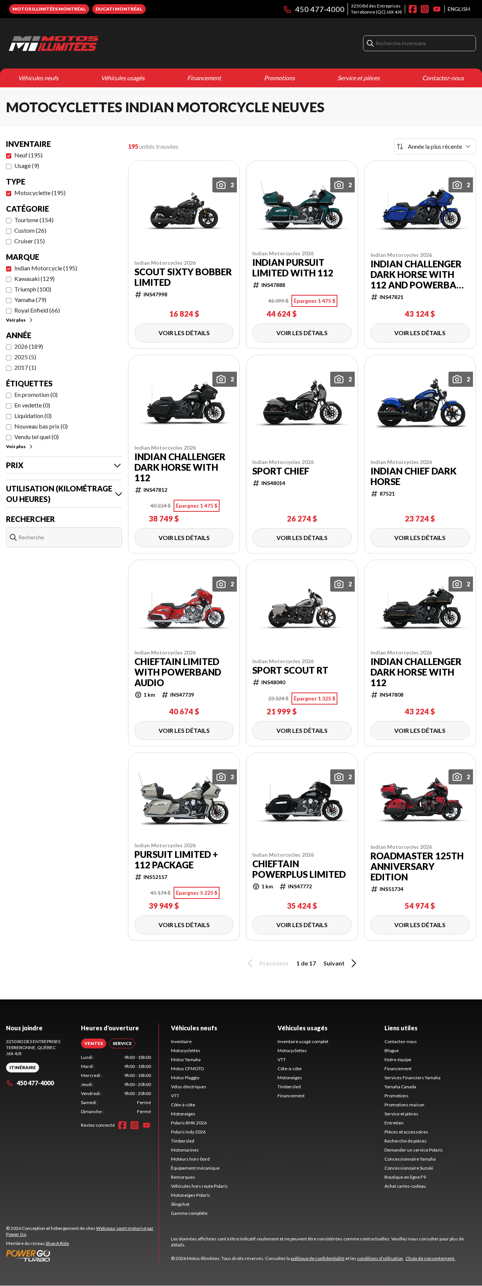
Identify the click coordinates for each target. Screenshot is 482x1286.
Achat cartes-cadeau (405, 1186)
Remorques (183, 1177)
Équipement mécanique (195, 1168)
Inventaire (181, 1041)
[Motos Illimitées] (100, 43)
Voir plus (16, 320)
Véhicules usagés (123, 77)
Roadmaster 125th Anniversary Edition (417, 866)
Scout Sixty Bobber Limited (183, 277)
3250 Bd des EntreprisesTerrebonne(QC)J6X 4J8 (376, 9)
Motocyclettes (185, 1050)
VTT (175, 1095)
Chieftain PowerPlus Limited (299, 869)
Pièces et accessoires (406, 1132)
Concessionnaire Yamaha (410, 1159)
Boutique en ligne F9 (405, 1177)
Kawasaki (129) (34, 278)
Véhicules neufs (38, 77)
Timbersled (182, 1141)
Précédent (274, 963)
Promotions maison (404, 1105)
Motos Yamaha (186, 1059)
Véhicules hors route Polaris (199, 1186)
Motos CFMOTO (187, 1068)
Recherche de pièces (405, 1141)
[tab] (93, 1043)
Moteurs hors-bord (190, 1159)
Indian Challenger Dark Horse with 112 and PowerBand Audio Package (420, 274)
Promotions (279, 77)
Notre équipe (397, 1059)
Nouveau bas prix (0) (41, 426)
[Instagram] (424, 9)
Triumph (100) (32, 289)
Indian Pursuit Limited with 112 (292, 267)
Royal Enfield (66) (37, 310)
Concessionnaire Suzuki (408, 1168)
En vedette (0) (32, 405)
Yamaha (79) (30, 299)
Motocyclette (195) (40, 192)
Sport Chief (280, 471)
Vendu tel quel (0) (36, 436)
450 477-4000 (320, 9)
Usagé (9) (26, 165)
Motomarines (185, 1150)
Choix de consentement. (430, 1258)
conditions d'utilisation (380, 1258)
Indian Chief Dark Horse (413, 476)
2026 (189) (28, 346)
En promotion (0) (36, 394)
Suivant (334, 963)
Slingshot (180, 1204)
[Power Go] (82, 1255)
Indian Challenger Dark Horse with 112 (180, 467)
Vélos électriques (188, 1086)
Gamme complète (189, 1213)
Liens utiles (401, 1027)
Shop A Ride (57, 1243)
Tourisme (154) (33, 219)
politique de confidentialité (318, 1258)
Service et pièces (358, 77)
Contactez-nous (443, 77)
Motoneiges (183, 1114)
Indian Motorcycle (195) (45, 268)
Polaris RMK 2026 (189, 1123)
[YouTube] (436, 9)
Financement (204, 77)
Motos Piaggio (185, 1077)
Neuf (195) (28, 155)
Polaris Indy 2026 (188, 1132)
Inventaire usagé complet (303, 1041)
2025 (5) (25, 356)
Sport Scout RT (290, 670)
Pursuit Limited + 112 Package (176, 859)
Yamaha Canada (400, 1086)
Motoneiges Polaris (190, 1195)
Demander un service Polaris (413, 1150)
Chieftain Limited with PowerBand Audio (177, 672)
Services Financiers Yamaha (412, 1077)
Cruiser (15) (29, 240)
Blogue (391, 1050)
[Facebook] (412, 9)
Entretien (394, 1123)
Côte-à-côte (183, 1105)
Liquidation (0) (33, 415)
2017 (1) (25, 367)
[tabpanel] (116, 1084)
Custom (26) (30, 230)
